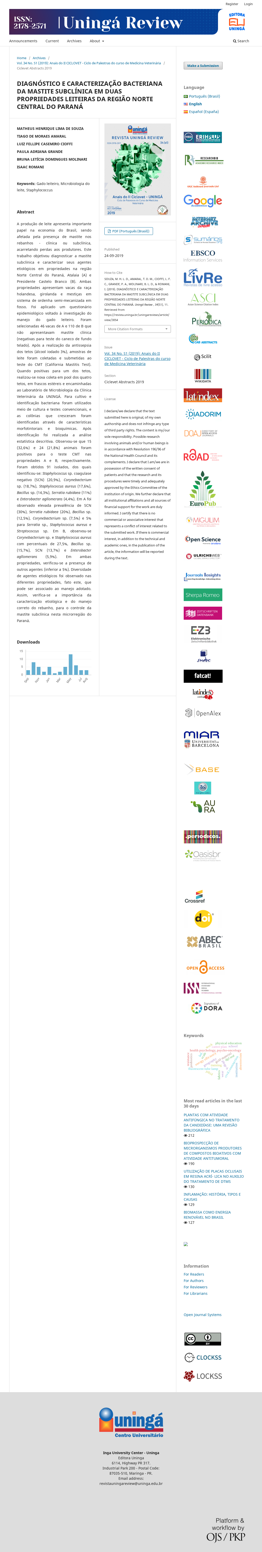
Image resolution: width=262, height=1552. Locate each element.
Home (21, 58)
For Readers (194, 1274)
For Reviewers (196, 1287)
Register (232, 4)
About (95, 40)
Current (52, 40)
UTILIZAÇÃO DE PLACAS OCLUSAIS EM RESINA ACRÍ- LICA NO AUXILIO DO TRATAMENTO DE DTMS (214, 1176)
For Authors (194, 1280)
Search (242, 40)
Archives (74, 40)
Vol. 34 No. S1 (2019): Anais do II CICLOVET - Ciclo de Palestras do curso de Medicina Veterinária (89, 63)
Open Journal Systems (203, 1314)
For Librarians (196, 1293)
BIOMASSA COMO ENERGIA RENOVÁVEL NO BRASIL (207, 1215)
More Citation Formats (125, 329)
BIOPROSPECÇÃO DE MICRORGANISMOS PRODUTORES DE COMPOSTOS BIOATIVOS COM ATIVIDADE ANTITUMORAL (213, 1151)
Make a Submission (203, 65)
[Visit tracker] (186, 1244)
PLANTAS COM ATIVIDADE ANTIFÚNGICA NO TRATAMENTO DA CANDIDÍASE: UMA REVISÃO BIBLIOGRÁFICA (211, 1122)
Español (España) (204, 111)
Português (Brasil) (204, 96)
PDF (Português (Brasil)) (130, 231)
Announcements (23, 40)
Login (248, 4)
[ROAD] (203, 463)
